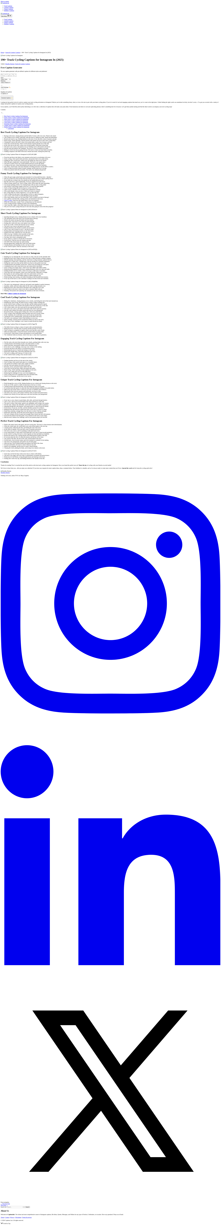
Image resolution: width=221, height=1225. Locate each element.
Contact (7, 1217)
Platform (3, 81)
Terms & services (27, 1217)
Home (2, 52)
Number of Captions (6, 92)
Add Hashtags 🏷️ (6, 87)
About (2, 1217)
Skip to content (5, 1)
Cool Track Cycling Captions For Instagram (16, 122)
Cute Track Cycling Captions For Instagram (16, 120)
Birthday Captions (9, 10)
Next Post (4, 1205)
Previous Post (5, 1204)
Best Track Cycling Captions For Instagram (16, 116)
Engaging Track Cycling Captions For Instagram (17, 124)
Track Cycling (8, 200)
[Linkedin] (110, 980)
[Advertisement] (110, 38)
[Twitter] (110, 1200)
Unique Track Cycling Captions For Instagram (16, 125)
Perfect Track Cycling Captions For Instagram (16, 127)
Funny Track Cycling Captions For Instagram (16, 117)
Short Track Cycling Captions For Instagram (16, 119)
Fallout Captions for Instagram (17, 293)
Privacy (12, 1217)
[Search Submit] (24, 1207)
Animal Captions (8, 7)
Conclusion (11, 128)
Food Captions (8, 6)
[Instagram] (110, 728)
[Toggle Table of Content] (2, 113)
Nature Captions (8, 9)
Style (2, 77)
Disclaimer (18, 1217)
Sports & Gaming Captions (12, 52)
